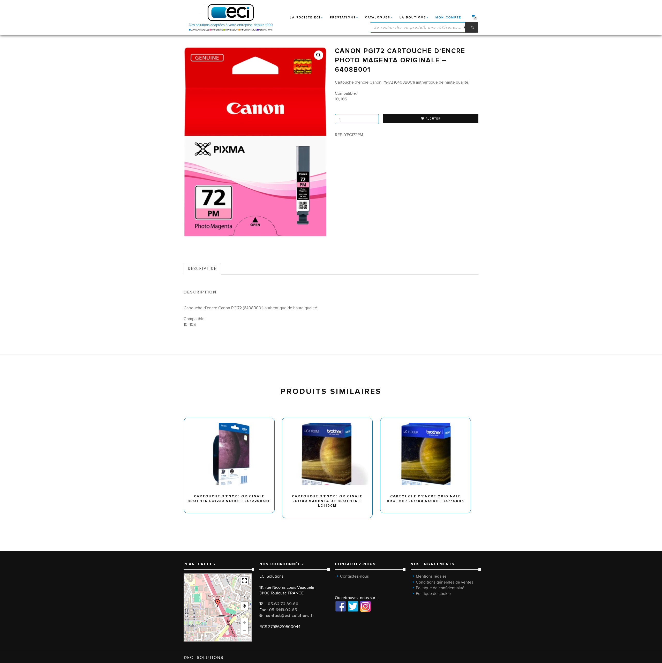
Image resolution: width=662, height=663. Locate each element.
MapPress (224, 639)
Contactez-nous (354, 576)
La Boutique (413, 17)
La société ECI (305, 17)
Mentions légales (431, 576)
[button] (318, 55)
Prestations (343, 17)
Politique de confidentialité (440, 588)
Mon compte (448, 17)
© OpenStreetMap (241, 639)
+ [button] (244, 622)
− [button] (244, 630)
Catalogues (377, 17)
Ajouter (433, 118)
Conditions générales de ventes (444, 582)
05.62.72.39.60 (283, 604)
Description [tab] (202, 268)
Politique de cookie (433, 593)
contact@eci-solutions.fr (290, 615)
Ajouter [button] (231, 419)
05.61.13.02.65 (283, 610)
